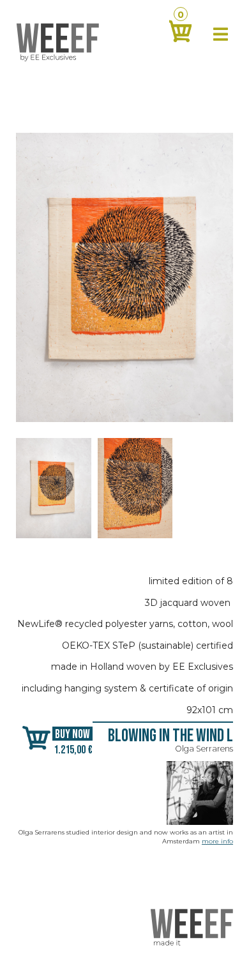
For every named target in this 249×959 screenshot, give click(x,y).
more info (217, 841)
